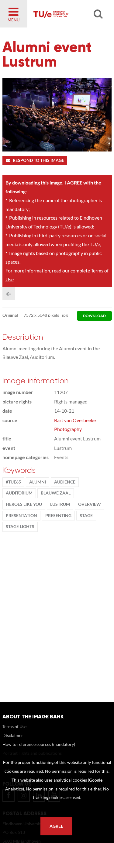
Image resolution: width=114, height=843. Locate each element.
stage (86, 515)
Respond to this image (38, 160)
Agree (56, 826)
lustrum (60, 504)
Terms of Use (14, 726)
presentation (21, 515)
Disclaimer (12, 735)
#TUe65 (13, 482)
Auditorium (19, 493)
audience (64, 482)
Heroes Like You (24, 504)
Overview (89, 504)
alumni (37, 482)
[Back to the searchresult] (8, 293)
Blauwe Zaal (56, 493)
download (94, 315)
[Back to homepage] (67, 13)
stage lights (20, 526)
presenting (58, 515)
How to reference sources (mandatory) (38, 744)
